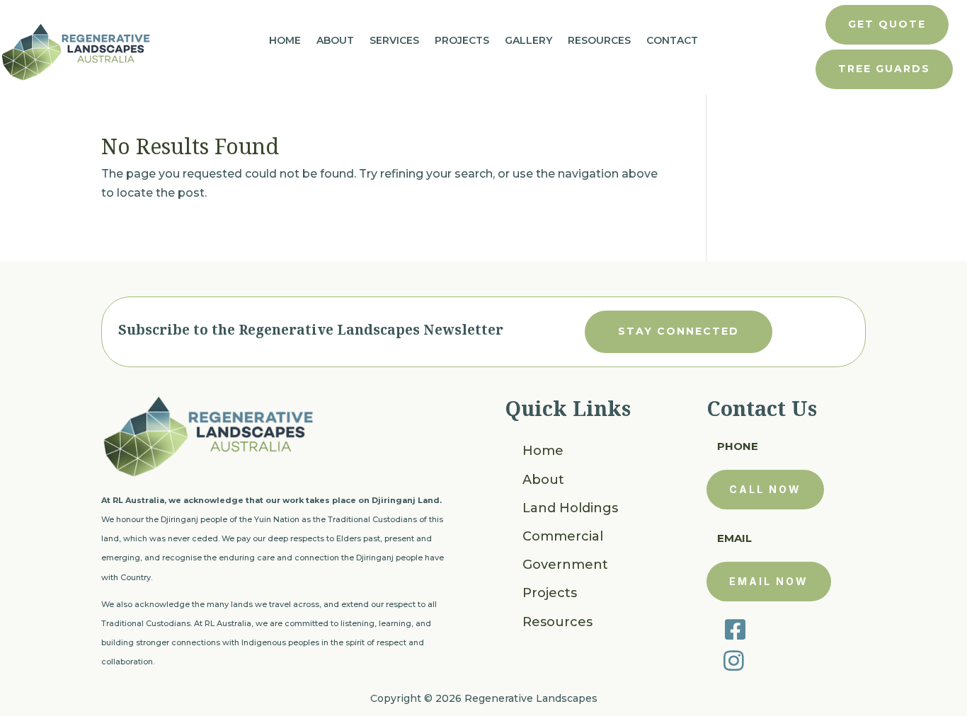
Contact (672, 41)
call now (765, 489)
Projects (462, 41)
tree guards (884, 68)
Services (394, 41)
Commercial (562, 536)
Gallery (528, 41)
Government (565, 564)
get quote (887, 24)
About (335, 41)
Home (285, 41)
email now (768, 581)
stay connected (678, 331)
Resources (599, 41)
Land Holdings (570, 508)
